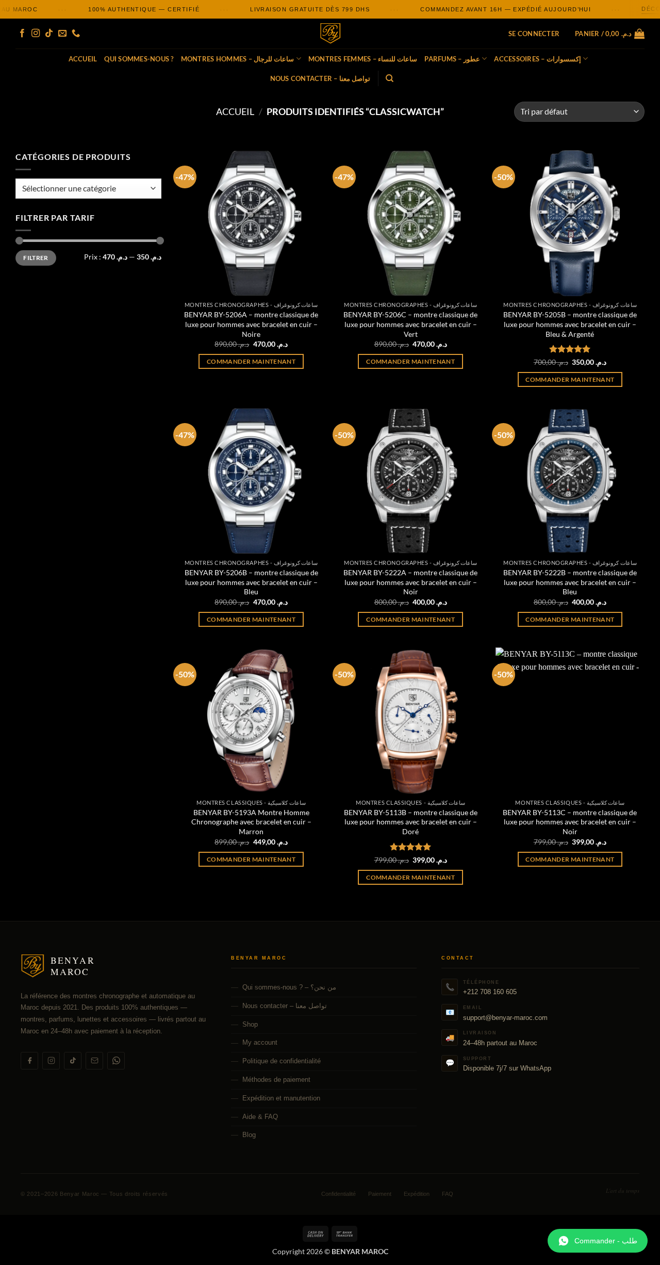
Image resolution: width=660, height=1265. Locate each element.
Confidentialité (338, 1194)
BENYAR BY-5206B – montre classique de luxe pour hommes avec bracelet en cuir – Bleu (251, 582)
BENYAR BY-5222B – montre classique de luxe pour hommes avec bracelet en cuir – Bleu (570, 582)
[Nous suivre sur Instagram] (35, 33)
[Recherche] (389, 78)
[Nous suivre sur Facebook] (22, 33)
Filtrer (35, 258)
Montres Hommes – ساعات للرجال (237, 59)
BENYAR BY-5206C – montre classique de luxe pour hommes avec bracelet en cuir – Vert (410, 324)
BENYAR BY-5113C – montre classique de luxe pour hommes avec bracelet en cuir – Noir (570, 822)
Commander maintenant (251, 361)
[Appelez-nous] (76, 33)
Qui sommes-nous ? (138, 59)
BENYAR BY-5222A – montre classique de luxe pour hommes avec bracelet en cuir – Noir (410, 582)
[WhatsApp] (116, 1060)
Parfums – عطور (452, 59)
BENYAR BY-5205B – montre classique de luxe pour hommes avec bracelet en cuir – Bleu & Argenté (570, 324)
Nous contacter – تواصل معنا (320, 78)
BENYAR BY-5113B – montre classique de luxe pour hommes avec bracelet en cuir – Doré (410, 822)
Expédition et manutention (281, 1098)
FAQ (447, 1194)
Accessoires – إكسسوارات (537, 59)
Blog (249, 1135)
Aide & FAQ (260, 1117)
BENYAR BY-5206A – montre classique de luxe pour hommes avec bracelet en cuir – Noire (251, 324)
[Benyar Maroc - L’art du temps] (330, 33)
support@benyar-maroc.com (505, 1017)
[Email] (94, 1060)
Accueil (83, 59)
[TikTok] (72, 1060)
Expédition (417, 1194)
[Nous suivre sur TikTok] (49, 33)
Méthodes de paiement (276, 1079)
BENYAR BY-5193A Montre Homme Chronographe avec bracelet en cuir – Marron (251, 822)
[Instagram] (51, 1060)
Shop (250, 1024)
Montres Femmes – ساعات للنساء (363, 59)
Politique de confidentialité (281, 1061)
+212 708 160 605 (490, 992)
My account (259, 1042)
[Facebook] (29, 1060)
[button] (533, 33)
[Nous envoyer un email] (62, 33)
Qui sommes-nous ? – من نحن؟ (289, 987)
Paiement (379, 1194)
